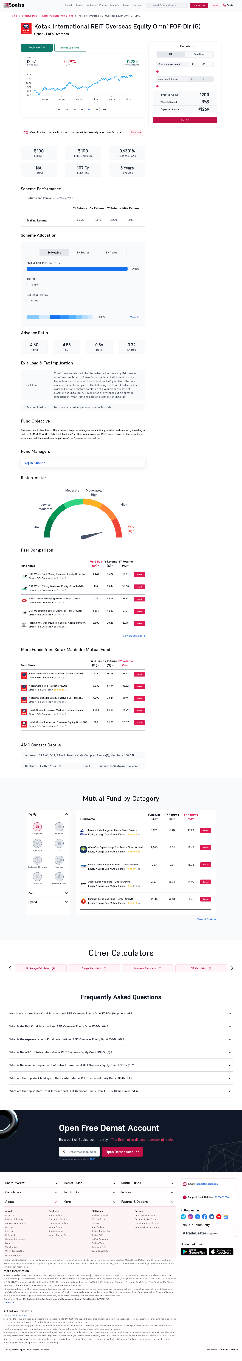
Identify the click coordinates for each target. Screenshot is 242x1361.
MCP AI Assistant (100, 1239)
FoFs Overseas (57, 34)
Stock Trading (55, 1215)
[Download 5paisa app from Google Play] (194, 1252)
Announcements (13, 1255)
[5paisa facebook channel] (204, 1216)
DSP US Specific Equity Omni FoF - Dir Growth (55, 610)
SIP (171, 54)
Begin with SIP (37, 47)
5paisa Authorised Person (147, 1223)
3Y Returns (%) (126, 563)
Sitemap (9, 1231)
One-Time (199, 54)
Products (91, 5)
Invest (68, 5)
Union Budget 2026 (14, 1250)
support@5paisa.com (206, 1183)
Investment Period (168, 79)
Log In (215, 5)
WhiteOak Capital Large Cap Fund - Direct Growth (115, 847)
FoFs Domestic (44, 677)
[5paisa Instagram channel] (190, 1216)
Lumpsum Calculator (145, 968)
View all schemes (133, 635)
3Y (89, 109)
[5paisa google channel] (226, 1216)
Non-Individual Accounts (147, 1227)
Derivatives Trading (58, 1219)
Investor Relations (14, 1219)
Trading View (98, 1243)
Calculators (13, 1192)
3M (66, 109)
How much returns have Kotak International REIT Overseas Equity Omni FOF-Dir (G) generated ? (70, 1013)
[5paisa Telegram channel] (183, 1216)
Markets (115, 5)
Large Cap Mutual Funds (111, 834)
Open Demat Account (122, 1151)
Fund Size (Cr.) (96, 563)
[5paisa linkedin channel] (211, 1216)
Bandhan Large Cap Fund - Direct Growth (110, 898)
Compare (136, 132)
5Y (96, 109)
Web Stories (11, 1247)
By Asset (111, 252)
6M (75, 109)
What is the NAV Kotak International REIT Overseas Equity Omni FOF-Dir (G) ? (58, 1026)
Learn (126, 5)
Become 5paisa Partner (146, 1219)
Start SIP (185, 120)
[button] (229, 5)
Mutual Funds (29, 15)
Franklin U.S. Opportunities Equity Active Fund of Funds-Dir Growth (57, 623)
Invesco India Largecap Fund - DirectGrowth (112, 830)
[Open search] (150, 6)
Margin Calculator (91, 968)
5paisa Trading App (101, 1231)
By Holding (54, 252)
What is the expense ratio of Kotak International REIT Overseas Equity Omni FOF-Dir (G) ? (66, 1039)
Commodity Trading (58, 1223)
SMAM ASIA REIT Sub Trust (44, 263)
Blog (7, 1243)
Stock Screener (56, 1231)
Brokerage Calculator (38, 968)
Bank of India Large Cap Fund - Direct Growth (113, 864)
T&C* (92, 1159)
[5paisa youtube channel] (218, 1216)
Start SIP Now (199, 5)
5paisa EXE (97, 1235)
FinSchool (10, 1235)
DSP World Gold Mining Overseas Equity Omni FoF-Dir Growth (58, 574)
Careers (9, 1227)
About (8, 1211)
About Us (9, 1215)
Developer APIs (99, 1247)
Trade (79, 5)
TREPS (31, 279)
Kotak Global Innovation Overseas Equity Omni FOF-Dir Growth (58, 722)
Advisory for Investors (16, 1315)
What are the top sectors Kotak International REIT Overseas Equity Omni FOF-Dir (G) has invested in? (74, 1091)
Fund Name (28, 565)
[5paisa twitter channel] (197, 1216)
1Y (82, 109)
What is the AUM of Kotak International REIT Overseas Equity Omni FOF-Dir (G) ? (60, 1052)
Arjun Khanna (34, 463)
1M (59, 109)
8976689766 (222, 1197)
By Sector (83, 252)
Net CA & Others (37, 295)
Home (14, 15)
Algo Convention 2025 (16, 1223)
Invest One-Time (70, 47)
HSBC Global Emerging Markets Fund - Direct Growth (55, 599)
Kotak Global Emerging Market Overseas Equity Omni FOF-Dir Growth (56, 710)
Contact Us (9, 1302)
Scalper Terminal (100, 1215)
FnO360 (95, 1223)
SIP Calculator (198, 968)
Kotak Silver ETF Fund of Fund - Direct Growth (56, 673)
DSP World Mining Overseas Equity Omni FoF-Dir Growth (56, 586)
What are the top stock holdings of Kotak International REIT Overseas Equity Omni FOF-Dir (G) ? (70, 1078)
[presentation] (10, 968)
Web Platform (98, 1219)
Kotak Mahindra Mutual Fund (57, 15)
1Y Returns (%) (110, 563)
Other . (39, 34)
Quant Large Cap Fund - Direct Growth (109, 881)
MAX (105, 109)
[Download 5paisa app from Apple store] (221, 1252)
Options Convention (15, 1239)
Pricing (103, 5)
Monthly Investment (169, 64)
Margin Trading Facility (59, 1235)
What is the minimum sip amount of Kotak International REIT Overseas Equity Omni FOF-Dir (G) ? (71, 1065)
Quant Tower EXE (100, 1250)
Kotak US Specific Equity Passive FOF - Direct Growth (55, 698)
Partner (137, 5)
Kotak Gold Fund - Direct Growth (48, 685)
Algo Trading (98, 1227)
